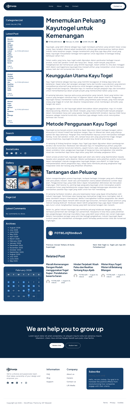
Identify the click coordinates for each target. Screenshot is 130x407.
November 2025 (16, 248)
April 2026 (14, 237)
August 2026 (15, 228)
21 (34, 291)
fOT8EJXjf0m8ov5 (55, 42)
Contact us (118, 6)
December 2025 (16, 245)
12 (24, 286)
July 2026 (14, 230)
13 (29, 286)
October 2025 (15, 250)
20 (28, 290)
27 (28, 295)
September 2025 (17, 252)
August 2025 (15, 254)
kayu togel (69, 56)
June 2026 (14, 232)
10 (13, 286)
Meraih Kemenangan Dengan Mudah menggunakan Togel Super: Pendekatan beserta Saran (10, 51)
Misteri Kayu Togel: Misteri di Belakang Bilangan (10, 109)
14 (34, 286)
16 (8, 291)
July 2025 (14, 256)
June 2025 (14, 259)
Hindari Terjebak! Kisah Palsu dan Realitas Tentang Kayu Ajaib (10, 82)
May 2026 (14, 234)
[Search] (35, 138)
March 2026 (15, 239)
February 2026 (16, 241)
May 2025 (14, 261)
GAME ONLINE (11, 24)
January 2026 (15, 243)
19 (24, 291)
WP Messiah (47, 403)
